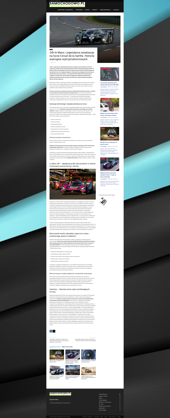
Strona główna (52, 14)
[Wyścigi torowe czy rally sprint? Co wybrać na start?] (57, 354)
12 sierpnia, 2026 (112, 86)
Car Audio (115, 9)
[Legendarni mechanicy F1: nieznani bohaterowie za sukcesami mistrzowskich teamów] (57, 370)
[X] (54, 331)
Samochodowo (104, 86)
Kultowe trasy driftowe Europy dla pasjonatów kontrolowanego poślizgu (72, 377)
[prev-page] (50, 381)
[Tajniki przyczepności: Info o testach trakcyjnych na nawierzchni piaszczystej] (88, 370)
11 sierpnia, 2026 (112, 146)
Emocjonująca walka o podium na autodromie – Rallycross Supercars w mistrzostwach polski (85, 340)
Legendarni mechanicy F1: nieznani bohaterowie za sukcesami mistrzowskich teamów (56, 377)
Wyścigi (87, 9)
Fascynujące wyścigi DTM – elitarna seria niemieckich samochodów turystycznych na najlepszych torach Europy (59, 341)
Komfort (94, 9)
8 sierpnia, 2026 (112, 178)
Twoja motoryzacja (105, 9)
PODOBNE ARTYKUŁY (55, 346)
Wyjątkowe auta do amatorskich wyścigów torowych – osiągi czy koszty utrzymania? (71, 362)
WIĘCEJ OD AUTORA (67, 346)
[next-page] (52, 381)
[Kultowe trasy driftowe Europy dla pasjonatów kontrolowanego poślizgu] (72, 370)
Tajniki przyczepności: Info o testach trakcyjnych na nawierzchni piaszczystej (88, 377)
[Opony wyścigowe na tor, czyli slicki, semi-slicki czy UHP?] (88, 354)
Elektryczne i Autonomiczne (65, 9)
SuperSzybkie (79, 9)
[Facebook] (51, 331)
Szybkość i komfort (105, 68)
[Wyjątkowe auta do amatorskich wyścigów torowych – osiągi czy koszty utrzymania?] (72, 354)
